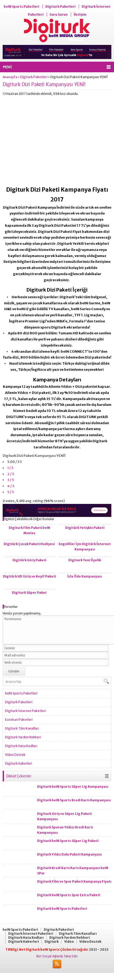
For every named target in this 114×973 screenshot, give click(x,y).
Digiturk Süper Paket (29, 593)
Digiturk (52, 941)
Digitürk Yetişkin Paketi (84, 528)
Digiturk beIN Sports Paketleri (62, 909)
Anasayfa (10, 77)
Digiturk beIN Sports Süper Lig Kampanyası (72, 787)
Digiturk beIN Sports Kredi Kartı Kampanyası (74, 800)
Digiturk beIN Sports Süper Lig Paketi (68, 841)
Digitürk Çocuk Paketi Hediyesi (29, 544)
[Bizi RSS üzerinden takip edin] (57, 964)
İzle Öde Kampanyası (84, 576)
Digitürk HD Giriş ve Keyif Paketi (29, 576)
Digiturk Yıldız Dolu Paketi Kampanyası (69, 854)
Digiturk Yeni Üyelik (84, 560)
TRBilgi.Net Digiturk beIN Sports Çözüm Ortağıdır (47, 949)
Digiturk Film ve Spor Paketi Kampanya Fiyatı (74, 881)
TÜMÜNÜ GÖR (107, 776)
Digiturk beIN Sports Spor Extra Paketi (68, 895)
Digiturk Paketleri (33, 77)
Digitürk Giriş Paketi (29, 560)
